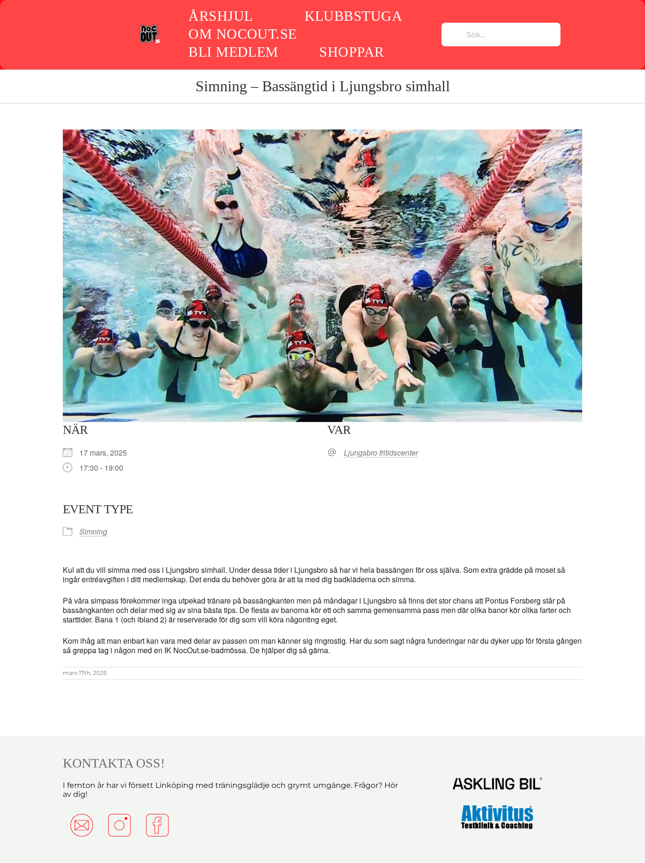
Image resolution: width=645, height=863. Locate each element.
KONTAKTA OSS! (114, 763)
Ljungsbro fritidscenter (381, 453)
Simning (93, 531)
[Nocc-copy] (149, 27)
